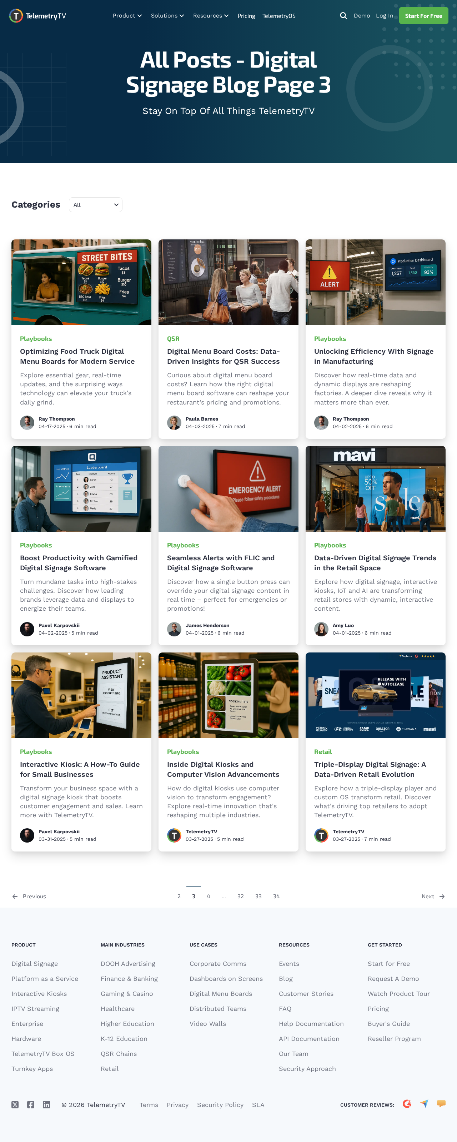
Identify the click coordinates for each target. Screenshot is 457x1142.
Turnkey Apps (32, 1068)
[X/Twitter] (15, 1105)
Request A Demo (393, 978)
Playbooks (36, 338)
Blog (286, 978)
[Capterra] (424, 1104)
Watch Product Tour (399, 993)
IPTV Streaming (35, 1008)
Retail (323, 751)
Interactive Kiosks (39, 993)
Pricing (246, 15)
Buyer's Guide (389, 1023)
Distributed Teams (218, 1008)
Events (289, 963)
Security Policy (220, 1104)
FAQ (285, 1008)
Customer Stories (306, 993)
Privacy (178, 1104)
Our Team (293, 1053)
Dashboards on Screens (226, 978)
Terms (149, 1104)
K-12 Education (124, 1038)
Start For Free (423, 15)
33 (258, 896)
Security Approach (307, 1068)
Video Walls (208, 1023)
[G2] (407, 1104)
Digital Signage (34, 963)
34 (276, 896)
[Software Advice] (441, 1104)
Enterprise (27, 1023)
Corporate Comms (218, 963)
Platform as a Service (44, 978)
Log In (384, 15)
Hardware (26, 1038)
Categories (35, 204)
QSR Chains (119, 1053)
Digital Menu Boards (221, 993)
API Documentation (309, 1038)
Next (428, 896)
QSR (173, 338)
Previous (34, 896)
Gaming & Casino (127, 993)
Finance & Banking (129, 978)
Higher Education (127, 1023)
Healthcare (118, 1008)
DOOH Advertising (128, 963)
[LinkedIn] (46, 1105)
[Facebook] (30, 1105)
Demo (362, 15)
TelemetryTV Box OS (43, 1053)
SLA (258, 1104)
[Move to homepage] (37, 15)
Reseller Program (394, 1038)
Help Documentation (311, 1023)
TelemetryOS (279, 15)
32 (240, 896)
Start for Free (389, 963)
